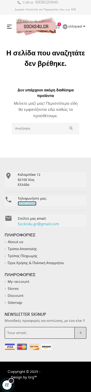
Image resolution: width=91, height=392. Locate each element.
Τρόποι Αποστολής (22, 249)
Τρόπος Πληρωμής (22, 256)
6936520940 (46, 2)
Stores (13, 289)
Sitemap (15, 303)
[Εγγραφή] (80, 333)
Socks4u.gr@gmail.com (38, 224)
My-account (18, 282)
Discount (15, 296)
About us (15, 242)
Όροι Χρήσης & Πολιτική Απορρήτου (36, 263)
